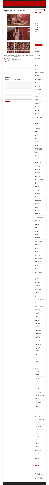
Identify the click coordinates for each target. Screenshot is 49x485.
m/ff (41, 471)
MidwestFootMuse (37, 213)
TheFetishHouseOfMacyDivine (39, 326)
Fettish (36, 138)
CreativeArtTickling (38, 102)
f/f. (35, 468)
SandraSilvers (37, 279)
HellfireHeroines (37, 165)
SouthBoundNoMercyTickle (39, 299)
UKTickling (36, 447)
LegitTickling (37, 196)
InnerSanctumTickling (38, 173)
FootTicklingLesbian (38, 145)
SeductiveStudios (37, 282)
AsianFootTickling (37, 61)
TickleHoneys (37, 375)
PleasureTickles (37, 254)
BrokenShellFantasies (38, 83)
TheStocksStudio (37, 340)
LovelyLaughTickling (38, 200)
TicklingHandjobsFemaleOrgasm (39, 419)
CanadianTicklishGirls (38, 86)
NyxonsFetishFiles (37, 237)
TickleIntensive (37, 378)
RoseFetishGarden (37, 271)
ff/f (38, 468)
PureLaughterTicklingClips (38, 258)
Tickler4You (37, 385)
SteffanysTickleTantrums (39, 117)
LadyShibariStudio (37, 189)
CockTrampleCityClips (38, 100)
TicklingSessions (37, 423)
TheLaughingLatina (37, 336)
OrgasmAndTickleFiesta (38, 241)
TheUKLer (36, 354)
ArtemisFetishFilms (38, 59)
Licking (36, 471)
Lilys (36, 199)
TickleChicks (37, 364)
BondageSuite (37, 75)
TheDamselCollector (38, 320)
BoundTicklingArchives (39, 392)
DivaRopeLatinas (37, 109)
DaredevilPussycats (37, 106)
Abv (35, 48)
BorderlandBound (37, 76)
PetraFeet (36, 251)
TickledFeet (37, 406)
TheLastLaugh (37, 334)
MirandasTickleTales (38, 220)
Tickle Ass (37, 474)
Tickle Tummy (37, 27)
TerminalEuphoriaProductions (39, 312)
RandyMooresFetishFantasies (39, 264)
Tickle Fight (41, 474)
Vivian (43, 478)
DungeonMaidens (37, 123)
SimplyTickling (37, 292)
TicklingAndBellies (37, 408)
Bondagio (37, 275)
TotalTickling (37, 443)
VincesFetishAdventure (38, 450)
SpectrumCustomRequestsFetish (39, 306)
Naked (36, 472)
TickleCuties (37, 367)
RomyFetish (36, 268)
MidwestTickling (37, 214)
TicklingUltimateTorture (38, 426)
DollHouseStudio (37, 110)
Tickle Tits (36, 23)
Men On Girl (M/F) (37, 35)
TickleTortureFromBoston (38, 391)
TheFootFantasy (37, 327)
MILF (40, 471)
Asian (40, 467)
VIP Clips (40, 478)
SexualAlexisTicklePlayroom (39, 286)
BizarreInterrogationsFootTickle (39, 79)
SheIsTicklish (37, 288)
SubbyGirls (36, 310)
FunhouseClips (37, 151)
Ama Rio (36, 467)
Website (6, 97)
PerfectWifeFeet (37, 247)
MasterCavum (37, 210)
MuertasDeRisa (37, 230)
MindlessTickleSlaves (38, 216)
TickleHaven (37, 374)
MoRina (36, 227)
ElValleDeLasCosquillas (38, 124)
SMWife (36, 302)
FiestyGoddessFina (37, 141)
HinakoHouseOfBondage (38, 166)
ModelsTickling (37, 224)
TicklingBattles (37, 412)
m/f (40, 471)
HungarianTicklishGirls (38, 172)
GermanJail (36, 152)
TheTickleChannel (37, 343)
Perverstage (37, 248)
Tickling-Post (37, 401)
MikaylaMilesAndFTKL (39, 149)
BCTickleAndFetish (37, 68)
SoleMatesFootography (38, 296)
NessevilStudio (37, 231)
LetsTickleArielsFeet (38, 197)
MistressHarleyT (37, 221)
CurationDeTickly (37, 103)
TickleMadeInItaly (37, 382)
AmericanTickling (37, 55)
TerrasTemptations (37, 313)
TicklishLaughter (37, 436)
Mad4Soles (36, 206)
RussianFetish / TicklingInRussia (39, 272)
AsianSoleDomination (38, 62)
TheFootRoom (38, 348)
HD (42, 470)
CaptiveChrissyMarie (38, 89)
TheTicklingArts (37, 351)
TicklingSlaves (37, 425)
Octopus (36, 240)
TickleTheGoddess (38, 120)
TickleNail (36, 384)
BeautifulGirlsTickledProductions (39, 69)
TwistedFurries (37, 446)
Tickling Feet (38, 476)
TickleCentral (37, 361)
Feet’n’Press (37, 135)
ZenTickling (36, 461)
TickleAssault (37, 360)
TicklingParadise (37, 422)
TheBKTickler (37, 316)
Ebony (42, 468)
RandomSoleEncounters (38, 262)
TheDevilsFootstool (37, 323)
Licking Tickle (37, 31)
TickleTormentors (37, 388)
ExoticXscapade (37, 131)
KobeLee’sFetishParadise (38, 183)
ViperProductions (37, 449)
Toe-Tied (36, 440)
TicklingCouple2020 (38, 415)
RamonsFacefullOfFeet (38, 261)
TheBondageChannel (38, 344)
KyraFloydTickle (37, 186)
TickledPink (36, 368)
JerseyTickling (37, 182)
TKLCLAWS (36, 439)
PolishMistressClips (38, 255)
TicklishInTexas (37, 433)
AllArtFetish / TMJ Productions (39, 52)
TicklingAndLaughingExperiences (39, 409)
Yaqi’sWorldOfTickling (38, 458)
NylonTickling (37, 234)
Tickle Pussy (36, 25)
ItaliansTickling (37, 175)
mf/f (37, 471)
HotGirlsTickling (37, 169)
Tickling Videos (25, 2)
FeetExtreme (37, 134)
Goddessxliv (37, 158)
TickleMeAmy (37, 381)
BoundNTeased (38, 128)
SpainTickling (37, 303)
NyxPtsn (36, 238)
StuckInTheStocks (37, 309)
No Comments (12, 11)
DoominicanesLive (37, 113)
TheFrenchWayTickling (38, 330)
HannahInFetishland (38, 162)
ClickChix (36, 99)
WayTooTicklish (37, 453)
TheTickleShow (37, 350)
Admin (5, 11)
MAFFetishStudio (37, 207)
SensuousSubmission (38, 285)
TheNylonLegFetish (37, 337)
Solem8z (37, 159)
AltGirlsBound (37, 51)
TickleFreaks (37, 371)
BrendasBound (37, 82)
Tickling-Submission (38, 402)
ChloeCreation (37, 96)
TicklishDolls (37, 429)
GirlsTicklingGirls (37, 155)
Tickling (37, 405)
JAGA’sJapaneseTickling (38, 176)
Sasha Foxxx (41, 473)
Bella (44, 467)
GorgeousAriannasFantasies (39, 217)
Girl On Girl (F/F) (37, 33)
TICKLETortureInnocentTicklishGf (39, 395)
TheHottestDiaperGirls (38, 333)
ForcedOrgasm (38, 403)
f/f (43, 468)
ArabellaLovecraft (37, 58)
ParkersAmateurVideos (38, 245)
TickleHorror (37, 377)
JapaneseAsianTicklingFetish (39, 179)
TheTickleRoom (37, 347)
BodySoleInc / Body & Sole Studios (39, 72)
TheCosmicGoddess (38, 319)
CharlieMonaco (37, 92)
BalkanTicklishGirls (37, 65)
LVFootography (37, 203)
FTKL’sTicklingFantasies (38, 148)
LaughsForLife (37, 190)
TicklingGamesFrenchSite (38, 416)
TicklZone (36, 399)
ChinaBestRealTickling (38, 93)
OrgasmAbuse (38, 357)
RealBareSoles (37, 265)
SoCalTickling (37, 295)
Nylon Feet (36, 29)
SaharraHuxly (37, 278)
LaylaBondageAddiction (38, 193)
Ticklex (36, 398)
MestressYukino (37, 223)
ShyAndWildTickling (38, 289)
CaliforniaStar (37, 85)
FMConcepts (37, 142)
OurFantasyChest (37, 244)
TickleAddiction (37, 358)
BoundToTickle (37, 78)
